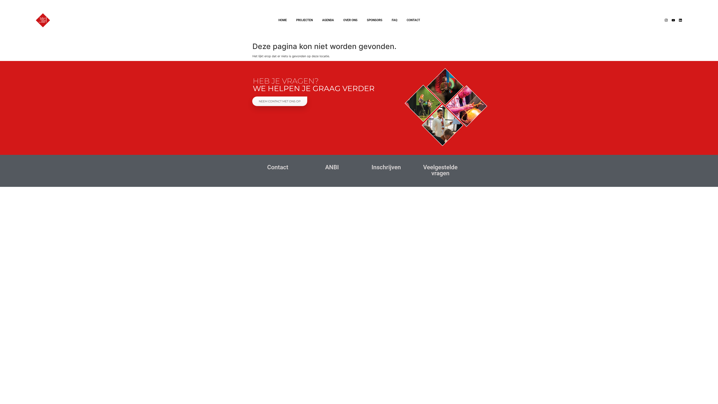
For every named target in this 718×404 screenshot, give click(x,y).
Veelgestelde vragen (440, 170)
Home (282, 20)
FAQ (394, 20)
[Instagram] (666, 20)
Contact (413, 20)
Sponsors (374, 20)
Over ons (350, 20)
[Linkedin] (680, 20)
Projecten (304, 20)
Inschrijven (386, 167)
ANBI (332, 167)
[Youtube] (673, 20)
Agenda (328, 20)
